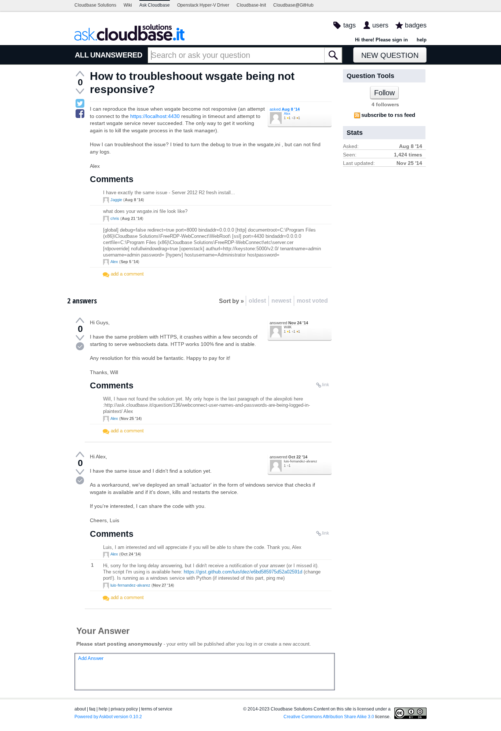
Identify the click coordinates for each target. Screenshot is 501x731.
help (422, 40)
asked (285, 109)
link (325, 384)
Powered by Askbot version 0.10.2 (108, 716)
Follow (384, 93)
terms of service (156, 709)
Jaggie (116, 199)
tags (349, 25)
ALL (82, 55)
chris (114, 218)
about (80, 709)
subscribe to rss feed (388, 115)
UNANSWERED (116, 55)
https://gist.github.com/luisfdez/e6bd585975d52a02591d (243, 572)
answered (289, 323)
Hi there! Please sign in (381, 40)
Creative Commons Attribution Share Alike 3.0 (329, 716)
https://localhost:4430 (155, 116)
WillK (288, 327)
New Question (389, 55)
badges (416, 25)
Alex (287, 113)
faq (92, 709)
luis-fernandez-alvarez (300, 461)
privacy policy (124, 709)
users (380, 25)
